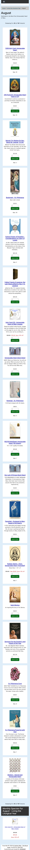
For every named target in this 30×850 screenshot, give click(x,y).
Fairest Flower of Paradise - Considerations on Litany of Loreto (15, 238)
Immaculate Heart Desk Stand (15, 358)
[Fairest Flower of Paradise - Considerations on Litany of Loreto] (15, 226)
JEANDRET (23, 849)
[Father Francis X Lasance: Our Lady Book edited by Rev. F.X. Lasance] (15, 274)
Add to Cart (15, 68)
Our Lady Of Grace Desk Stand (15, 475)
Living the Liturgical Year (14, 8)
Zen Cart (20, 847)
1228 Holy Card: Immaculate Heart (15, 49)
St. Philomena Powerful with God (15, 731)
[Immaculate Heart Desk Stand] (15, 351)
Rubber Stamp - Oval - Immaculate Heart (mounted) (15, 564)
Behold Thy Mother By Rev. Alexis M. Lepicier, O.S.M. (15, 141)
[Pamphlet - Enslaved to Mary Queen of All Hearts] (15, 509)
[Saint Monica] (15, 594)
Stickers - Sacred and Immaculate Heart (14, 775)
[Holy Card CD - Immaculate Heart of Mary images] (15, 314)
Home (4, 8)
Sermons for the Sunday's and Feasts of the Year (15, 642)
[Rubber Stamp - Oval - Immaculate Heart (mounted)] (15, 553)
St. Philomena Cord (15, 683)
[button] (27, 842)
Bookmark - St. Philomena (15, 197)
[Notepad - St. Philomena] (15, 389)
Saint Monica (15, 605)
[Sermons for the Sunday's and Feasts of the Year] (15, 631)
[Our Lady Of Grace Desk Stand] (15, 468)
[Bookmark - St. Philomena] (15, 182)
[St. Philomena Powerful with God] (15, 718)
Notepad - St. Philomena (15, 401)
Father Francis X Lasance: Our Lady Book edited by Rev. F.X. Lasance (15, 284)
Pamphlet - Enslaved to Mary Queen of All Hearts (15, 522)
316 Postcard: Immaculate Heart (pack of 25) (15, 95)
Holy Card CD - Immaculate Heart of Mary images (15, 323)
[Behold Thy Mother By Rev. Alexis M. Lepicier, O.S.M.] (15, 129)
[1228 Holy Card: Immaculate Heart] (15, 37)
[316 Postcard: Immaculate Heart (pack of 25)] (15, 85)
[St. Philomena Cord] (15, 673)
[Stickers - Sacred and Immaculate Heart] (15, 765)
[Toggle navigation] (4, 2)
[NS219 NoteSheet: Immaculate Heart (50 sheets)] (15, 430)
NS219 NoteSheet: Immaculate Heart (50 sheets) (15, 442)
